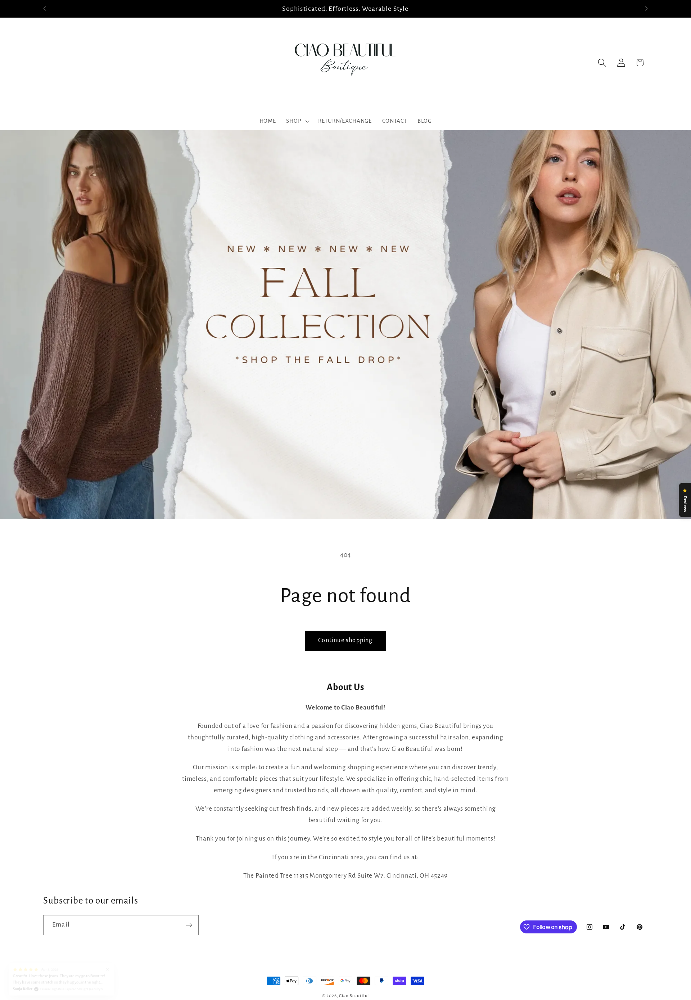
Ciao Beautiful (354, 995)
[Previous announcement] (45, 8)
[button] (297, 121)
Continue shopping (345, 640)
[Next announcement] (646, 8)
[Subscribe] (188, 925)
